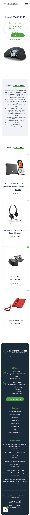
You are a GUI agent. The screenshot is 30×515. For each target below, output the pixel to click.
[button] (26, 4)
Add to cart (17, 35)
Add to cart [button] (15, 193)
